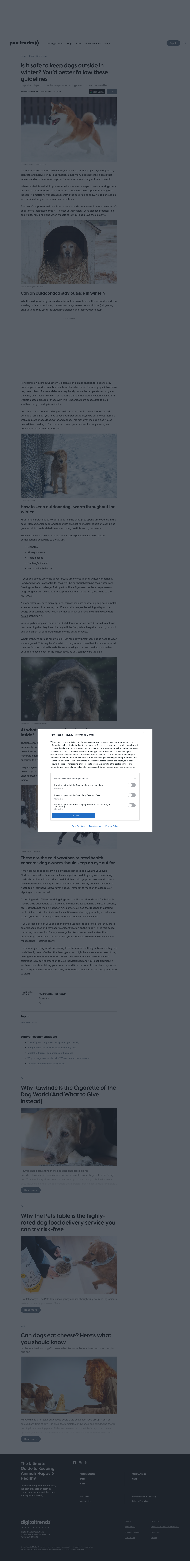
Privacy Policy (111, 826)
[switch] (132, 785)
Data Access (95, 826)
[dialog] (95, 780)
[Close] (146, 735)
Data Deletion (78, 826)
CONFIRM (73, 816)
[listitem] (95, 778)
